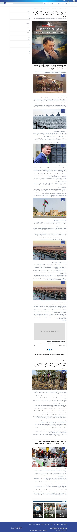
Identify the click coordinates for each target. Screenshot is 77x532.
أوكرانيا (58, 18)
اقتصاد (69, 3)
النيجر (29, 41)
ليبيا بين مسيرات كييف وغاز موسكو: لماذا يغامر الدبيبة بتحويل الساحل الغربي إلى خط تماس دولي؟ (49, 14)
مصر (29, 51)
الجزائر (29, 37)
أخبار (48, 3)
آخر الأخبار (58, 504)
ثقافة (63, 3)
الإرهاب (56, 18)
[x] (9, 1)
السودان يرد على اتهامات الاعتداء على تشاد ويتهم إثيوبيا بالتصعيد (38, 513)
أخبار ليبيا (45, 3)
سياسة (72, 3)
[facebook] (8, 1)
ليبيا (36, 18)
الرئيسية (75, 3)
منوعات (55, 3)
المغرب (29, 39)
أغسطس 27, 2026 (61, 516)
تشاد (29, 44)
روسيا (46, 18)
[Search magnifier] (5, 3)
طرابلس (44, 18)
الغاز (53, 18)
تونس (29, 53)
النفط (48, 18)
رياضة (66, 3)
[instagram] (62, 527)
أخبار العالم (51, 3)
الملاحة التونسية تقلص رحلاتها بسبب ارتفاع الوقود (41, 354)
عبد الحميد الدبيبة (39, 18)
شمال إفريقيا (59, 3)
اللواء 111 (51, 18)
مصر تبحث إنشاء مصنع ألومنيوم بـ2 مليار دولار (57, 354)
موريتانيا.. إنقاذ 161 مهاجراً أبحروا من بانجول (62, 514)
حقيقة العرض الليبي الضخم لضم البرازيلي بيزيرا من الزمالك (50, 513)
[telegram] (10, 1)
